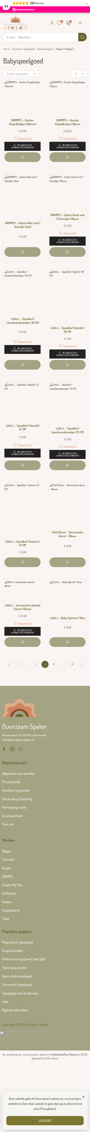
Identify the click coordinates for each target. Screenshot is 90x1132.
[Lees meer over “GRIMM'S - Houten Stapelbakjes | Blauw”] (67, 157)
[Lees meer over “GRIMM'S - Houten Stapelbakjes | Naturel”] (22, 157)
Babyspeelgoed (45, 49)
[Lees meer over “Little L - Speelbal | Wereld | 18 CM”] (67, 365)
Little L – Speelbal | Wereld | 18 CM (67, 330)
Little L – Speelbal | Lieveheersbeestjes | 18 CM (22, 321)
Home (6, 49)
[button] (52, 23)
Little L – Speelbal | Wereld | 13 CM (22, 427)
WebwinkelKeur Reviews (65, 1054)
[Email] (21, 749)
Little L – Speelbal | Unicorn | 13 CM (22, 543)
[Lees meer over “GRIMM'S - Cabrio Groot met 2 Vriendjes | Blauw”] (67, 252)
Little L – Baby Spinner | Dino (67, 618)
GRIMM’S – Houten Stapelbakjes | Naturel (22, 122)
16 (72, 664)
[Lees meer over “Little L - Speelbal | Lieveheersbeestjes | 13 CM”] (67, 465)
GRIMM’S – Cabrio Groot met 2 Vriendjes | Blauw (67, 217)
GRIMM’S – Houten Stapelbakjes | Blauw (67, 122)
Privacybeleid (48, 1109)
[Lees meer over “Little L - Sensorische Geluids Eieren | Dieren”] (22, 642)
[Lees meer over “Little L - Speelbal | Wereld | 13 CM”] (22, 465)
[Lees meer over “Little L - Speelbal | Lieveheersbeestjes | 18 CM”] (22, 365)
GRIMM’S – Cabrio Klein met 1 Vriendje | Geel (22, 225)
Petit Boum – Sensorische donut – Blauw (67, 534)
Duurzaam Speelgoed (23, 49)
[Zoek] (82, 37)
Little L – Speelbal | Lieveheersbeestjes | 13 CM (67, 430)
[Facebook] (4, 749)
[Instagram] (12, 749)
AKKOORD (45, 1121)
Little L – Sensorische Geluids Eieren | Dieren (22, 607)
